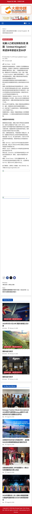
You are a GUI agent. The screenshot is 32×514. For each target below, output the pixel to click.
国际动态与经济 (7, 319)
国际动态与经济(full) (7, 39)
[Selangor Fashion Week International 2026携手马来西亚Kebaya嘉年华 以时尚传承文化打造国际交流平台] (16, 398)
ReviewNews (23, 510)
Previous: (8, 283)
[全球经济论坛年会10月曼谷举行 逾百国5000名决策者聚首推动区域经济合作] (16, 428)
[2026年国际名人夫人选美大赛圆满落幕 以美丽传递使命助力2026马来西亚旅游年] (16, 484)
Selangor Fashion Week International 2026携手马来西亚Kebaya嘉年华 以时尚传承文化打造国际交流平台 (15, 412)
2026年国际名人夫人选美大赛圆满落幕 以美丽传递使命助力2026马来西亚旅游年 (15, 498)
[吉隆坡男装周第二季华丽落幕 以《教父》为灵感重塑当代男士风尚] (16, 456)
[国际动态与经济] (16, 340)
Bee (3, 417)
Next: (15, 290)
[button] (2, 23)
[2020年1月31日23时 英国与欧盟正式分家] (16, 312)
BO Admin (4, 328)
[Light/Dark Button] (25, 23)
